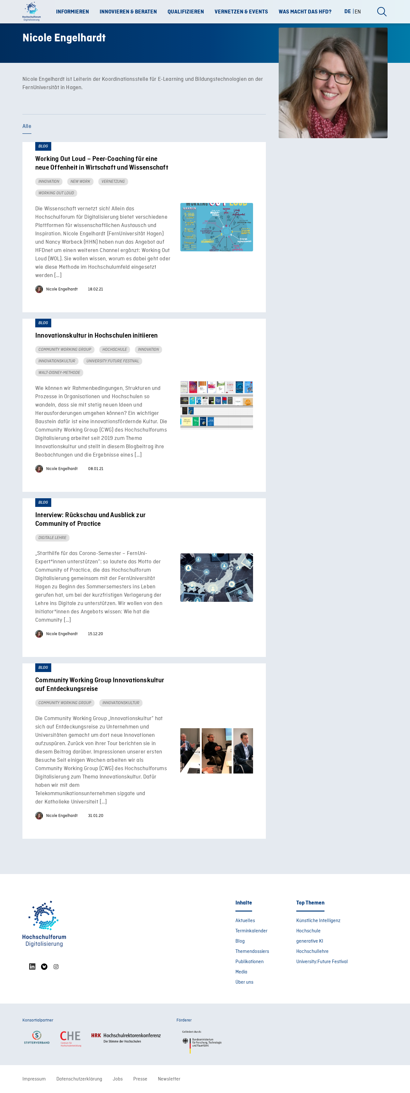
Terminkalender (251, 931)
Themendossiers (252, 951)
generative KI (309, 941)
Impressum (34, 1079)
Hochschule (308, 931)
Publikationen (249, 962)
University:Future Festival (322, 962)
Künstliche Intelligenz (318, 921)
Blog (240, 941)
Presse (140, 1079)
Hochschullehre (312, 951)
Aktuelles (245, 921)
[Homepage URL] (33, 11)
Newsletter (169, 1079)
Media (241, 972)
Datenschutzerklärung (79, 1079)
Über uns (244, 982)
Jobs (118, 1079)
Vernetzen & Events (241, 12)
